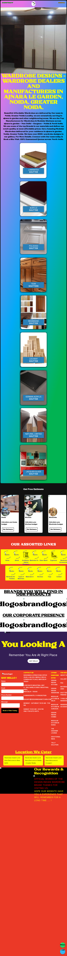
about (17, 560)
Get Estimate (8, 529)
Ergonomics (54, 560)
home (7, 560)
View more (33, 161)
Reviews (40, 577)
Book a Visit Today (10, 710)
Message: (4, 702)
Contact (59, 577)
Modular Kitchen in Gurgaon (55, 707)
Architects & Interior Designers (26, 561)
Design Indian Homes (53, 715)
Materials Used (31, 577)
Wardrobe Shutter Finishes (12, 577)
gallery (63, 679)
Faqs (49, 577)
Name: (3, 681)
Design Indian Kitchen (54, 682)
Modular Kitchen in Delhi (55, 699)
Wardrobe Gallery (35, 560)
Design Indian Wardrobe (55, 691)
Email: (3, 688)
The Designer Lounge (54, 731)
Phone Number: (6, 695)
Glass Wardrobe (45, 560)
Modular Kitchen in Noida (55, 723)
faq (61, 683)
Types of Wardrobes (21, 577)
